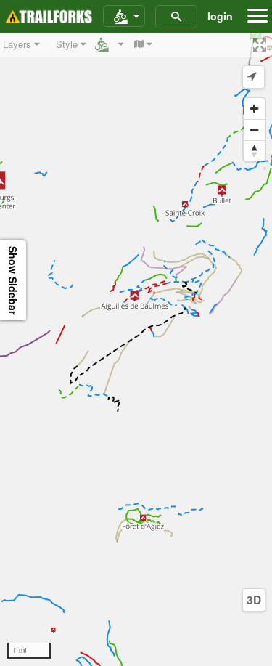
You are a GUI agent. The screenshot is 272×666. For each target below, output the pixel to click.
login (220, 16)
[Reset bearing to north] (254, 150)
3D (254, 600)
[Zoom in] (254, 108)
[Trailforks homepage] (48, 16)
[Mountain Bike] (124, 16)
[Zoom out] (254, 129)
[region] (136, 349)
